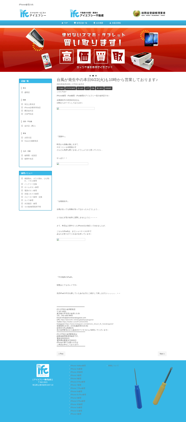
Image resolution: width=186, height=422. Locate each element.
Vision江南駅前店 (31, 141)
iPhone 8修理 (76, 378)
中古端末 (61, 88)
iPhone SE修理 (76, 404)
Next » (162, 354)
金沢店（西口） (30, 126)
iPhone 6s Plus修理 (78, 395)
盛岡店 (27, 92)
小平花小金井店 (78, 84)
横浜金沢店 (28, 111)
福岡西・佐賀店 (30, 155)
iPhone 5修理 (76, 414)
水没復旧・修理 (30, 204)
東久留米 (100, 88)
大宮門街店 (28, 114)
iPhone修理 (70, 88)
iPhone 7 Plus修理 (78, 388)
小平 (87, 88)
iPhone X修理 (76, 375)
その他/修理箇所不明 (32, 207)
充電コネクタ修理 (31, 194)
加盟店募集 (116, 23)
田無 (92, 88)
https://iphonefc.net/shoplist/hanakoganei (77, 320)
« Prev (61, 354)
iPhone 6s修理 (76, 391)
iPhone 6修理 (76, 398)
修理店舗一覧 (82, 23)
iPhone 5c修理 (76, 411)
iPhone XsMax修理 (78, 366)
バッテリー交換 (30, 184)
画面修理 (108, 88)
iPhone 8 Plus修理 (78, 382)
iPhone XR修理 (77, 372)
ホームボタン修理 (31, 187)
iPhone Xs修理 (76, 369)
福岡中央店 (28, 159)
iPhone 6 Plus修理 (78, 401)
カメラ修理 (28, 200)
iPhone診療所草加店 (32, 108)
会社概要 (99, 23)
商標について (113, 366)
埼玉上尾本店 (29, 104)
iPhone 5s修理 (76, 407)
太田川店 (28, 138)
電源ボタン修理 (30, 191)
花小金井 (80, 88)
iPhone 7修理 (76, 385)
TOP (66, 23)
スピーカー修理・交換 (33, 197)
